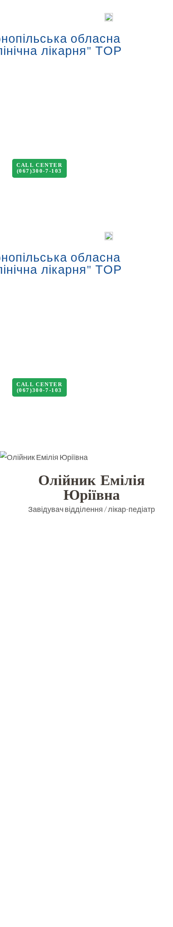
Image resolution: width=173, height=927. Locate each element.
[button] (39, 168)
